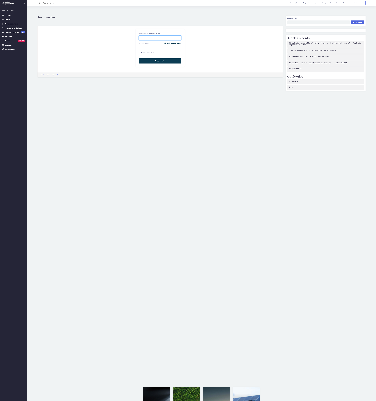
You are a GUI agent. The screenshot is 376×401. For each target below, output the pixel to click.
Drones (291, 87)
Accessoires (294, 81)
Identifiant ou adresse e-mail (150, 34)
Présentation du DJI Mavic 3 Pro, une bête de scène (309, 57)
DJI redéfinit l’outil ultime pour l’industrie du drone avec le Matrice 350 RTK (318, 63)
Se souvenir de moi (148, 53)
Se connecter (359, 3)
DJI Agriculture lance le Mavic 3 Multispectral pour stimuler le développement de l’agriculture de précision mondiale (325, 44)
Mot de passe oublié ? (49, 75)
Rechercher (292, 18)
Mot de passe (144, 43)
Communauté (340, 3)
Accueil (288, 3)
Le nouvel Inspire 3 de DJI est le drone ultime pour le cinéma (312, 51)
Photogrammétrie (327, 3)
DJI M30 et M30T (295, 69)
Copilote (296, 3)
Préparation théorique (310, 3)
